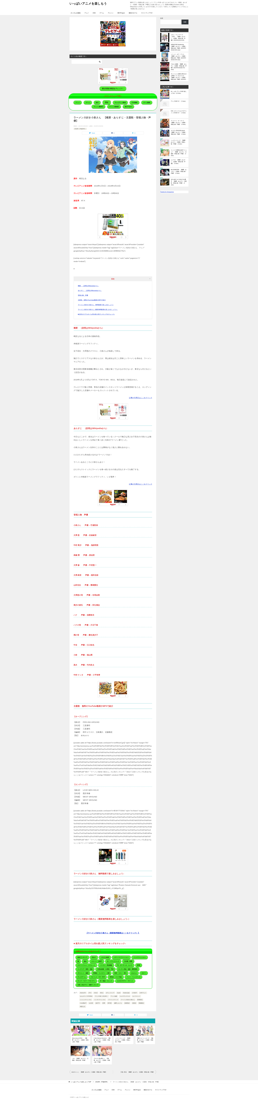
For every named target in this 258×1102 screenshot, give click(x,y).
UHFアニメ (143, 993)
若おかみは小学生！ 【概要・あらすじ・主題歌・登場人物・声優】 (80, 1040)
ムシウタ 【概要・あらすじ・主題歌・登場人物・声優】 (178, 161)
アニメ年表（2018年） (101, 996)
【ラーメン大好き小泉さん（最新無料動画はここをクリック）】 (113, 933)
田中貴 (109, 1003)
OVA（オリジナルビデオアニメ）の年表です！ (179, 112)
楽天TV (98, 1003)
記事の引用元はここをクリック (140, 398)
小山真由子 (83, 1003)
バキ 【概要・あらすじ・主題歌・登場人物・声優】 (80, 1059)
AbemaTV (83, 993)
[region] (113, 33)
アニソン (110, 13)
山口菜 (91, 1003)
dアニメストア (110, 993)
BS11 (101, 993)
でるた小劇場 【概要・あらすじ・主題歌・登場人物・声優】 (179, 66)
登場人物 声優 (83, 295)
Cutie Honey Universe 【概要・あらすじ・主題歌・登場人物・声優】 (102, 1040)
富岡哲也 (139, 999)
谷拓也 (134, 1003)
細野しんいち (118, 1003)
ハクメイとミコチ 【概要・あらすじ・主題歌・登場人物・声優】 (123, 1040)
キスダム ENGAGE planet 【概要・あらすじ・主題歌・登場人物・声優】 (179, 132)
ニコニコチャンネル (85, 999)
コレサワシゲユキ (125, 996)
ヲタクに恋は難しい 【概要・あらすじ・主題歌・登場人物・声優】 (102, 1060)
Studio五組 (126, 993)
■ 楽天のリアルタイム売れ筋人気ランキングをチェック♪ (96, 314)
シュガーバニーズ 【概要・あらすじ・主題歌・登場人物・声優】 (179, 142)
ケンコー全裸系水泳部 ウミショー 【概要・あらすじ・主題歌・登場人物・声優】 (179, 152)
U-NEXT (134, 993)
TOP (81, 1082)
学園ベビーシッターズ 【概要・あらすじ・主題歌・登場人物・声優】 (145, 1040)
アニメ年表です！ (178, 101)
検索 (161, 18)
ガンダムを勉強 (75, 13)
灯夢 (103, 1003)
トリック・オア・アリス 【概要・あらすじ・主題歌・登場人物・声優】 (179, 57)
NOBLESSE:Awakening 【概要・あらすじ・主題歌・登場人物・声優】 (179, 47)
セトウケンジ (136, 996)
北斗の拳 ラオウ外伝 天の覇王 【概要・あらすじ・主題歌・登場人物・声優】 (179, 182)
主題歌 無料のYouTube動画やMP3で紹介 (92, 300)
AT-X (90, 993)
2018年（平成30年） (80, 129)
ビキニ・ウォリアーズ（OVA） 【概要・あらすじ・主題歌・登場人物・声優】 (178, 37)
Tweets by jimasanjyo (167, 192)
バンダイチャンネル (99, 999)
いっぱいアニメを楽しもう (88, 3)
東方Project (121, 13)
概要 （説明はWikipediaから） (88, 286)
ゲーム (102, 13)
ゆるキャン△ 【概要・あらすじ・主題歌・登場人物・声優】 (89, 1072)
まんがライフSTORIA (86, 996)
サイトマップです (147, 13)
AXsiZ (95, 993)
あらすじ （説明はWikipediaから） (90, 290)
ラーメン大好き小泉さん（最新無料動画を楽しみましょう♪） (98, 309)
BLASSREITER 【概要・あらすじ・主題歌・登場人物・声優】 (179, 171)
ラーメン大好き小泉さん (128, 999)
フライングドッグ (113, 999)
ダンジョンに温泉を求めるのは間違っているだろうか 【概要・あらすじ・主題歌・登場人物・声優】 (179, 76)
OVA (94, 13)
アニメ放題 (114, 996)
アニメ (86, 13)
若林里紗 (127, 1003)
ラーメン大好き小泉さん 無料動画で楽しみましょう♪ (95, 305)
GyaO (118, 993)
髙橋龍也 (141, 1003)
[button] (112, 33)
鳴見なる (82, 1006)
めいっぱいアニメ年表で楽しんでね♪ (179, 92)
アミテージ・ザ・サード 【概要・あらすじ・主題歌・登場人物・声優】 (179, 122)
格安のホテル (133, 13)
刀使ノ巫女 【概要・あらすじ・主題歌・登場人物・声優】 (137, 1072)
